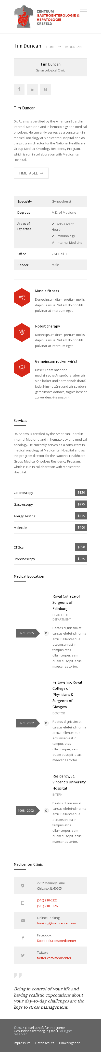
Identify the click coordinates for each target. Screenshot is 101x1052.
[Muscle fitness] (22, 297)
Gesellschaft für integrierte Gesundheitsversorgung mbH (39, 1029)
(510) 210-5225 (47, 900)
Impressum (22, 1043)
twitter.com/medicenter (54, 958)
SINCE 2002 (26, 723)
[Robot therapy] (22, 332)
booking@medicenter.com (56, 923)
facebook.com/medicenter (56, 940)
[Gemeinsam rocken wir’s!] (22, 368)
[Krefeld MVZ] (47, 16)
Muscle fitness (47, 290)
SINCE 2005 (26, 633)
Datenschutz (44, 1043)
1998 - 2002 (26, 810)
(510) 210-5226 (47, 906)
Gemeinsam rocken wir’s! (56, 361)
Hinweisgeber (69, 1043)
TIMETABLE (28, 173)
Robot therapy (47, 326)
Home (50, 47)
